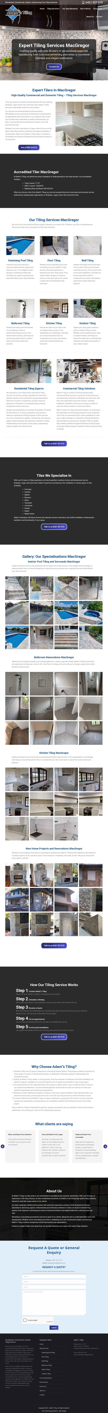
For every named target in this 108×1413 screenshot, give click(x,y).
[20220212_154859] (17, 779)
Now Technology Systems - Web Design (54, 1411)
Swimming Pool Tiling (48, 1352)
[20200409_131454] (41, 875)
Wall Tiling (45, 1361)
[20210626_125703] (91, 708)
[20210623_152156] (17, 613)
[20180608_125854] (41, 684)
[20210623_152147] (91, 588)
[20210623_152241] (41, 588)
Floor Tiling (45, 1357)
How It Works (44, 1382)
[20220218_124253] (91, 613)
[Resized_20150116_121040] (17, 924)
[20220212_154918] (17, 804)
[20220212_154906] (66, 779)
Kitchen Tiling (46, 1369)
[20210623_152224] (41, 613)
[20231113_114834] (66, 875)
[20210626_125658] (66, 708)
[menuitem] (42, 9)
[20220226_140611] (91, 733)
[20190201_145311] (17, 708)
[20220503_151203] (66, 637)
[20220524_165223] (91, 804)
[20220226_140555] (66, 733)
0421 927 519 (94, 2)
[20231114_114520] (66, 828)
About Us (42, 1391)
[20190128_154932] (91, 684)
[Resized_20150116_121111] (41, 924)
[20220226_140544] (41, 733)
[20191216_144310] (91, 924)
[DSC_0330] (41, 900)
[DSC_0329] (17, 900)
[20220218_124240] (66, 613)
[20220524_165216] (66, 804)
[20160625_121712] (66, 924)
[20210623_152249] (66, 588)
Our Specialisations (46, 1378)
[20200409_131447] (17, 875)
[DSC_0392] (66, 900)
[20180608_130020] (41, 708)
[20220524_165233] (17, 828)
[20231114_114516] (41, 828)
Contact (42, 1395)
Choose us (43, 1386)
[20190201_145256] (66, 684)
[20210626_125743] (17, 733)
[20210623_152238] (17, 588)
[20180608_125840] (17, 684)
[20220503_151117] (41, 637)
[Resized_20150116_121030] (91, 900)
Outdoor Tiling (46, 1374)
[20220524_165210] (41, 804)
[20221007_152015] (91, 637)
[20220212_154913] (91, 779)
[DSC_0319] (91, 875)
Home (41, 1344)
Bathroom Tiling (47, 1365)
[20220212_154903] (41, 779)
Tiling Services (44, 1348)
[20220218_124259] (17, 637)
